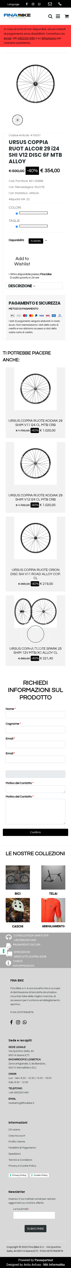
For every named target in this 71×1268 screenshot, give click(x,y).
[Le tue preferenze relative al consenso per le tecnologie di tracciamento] (3, 951)
